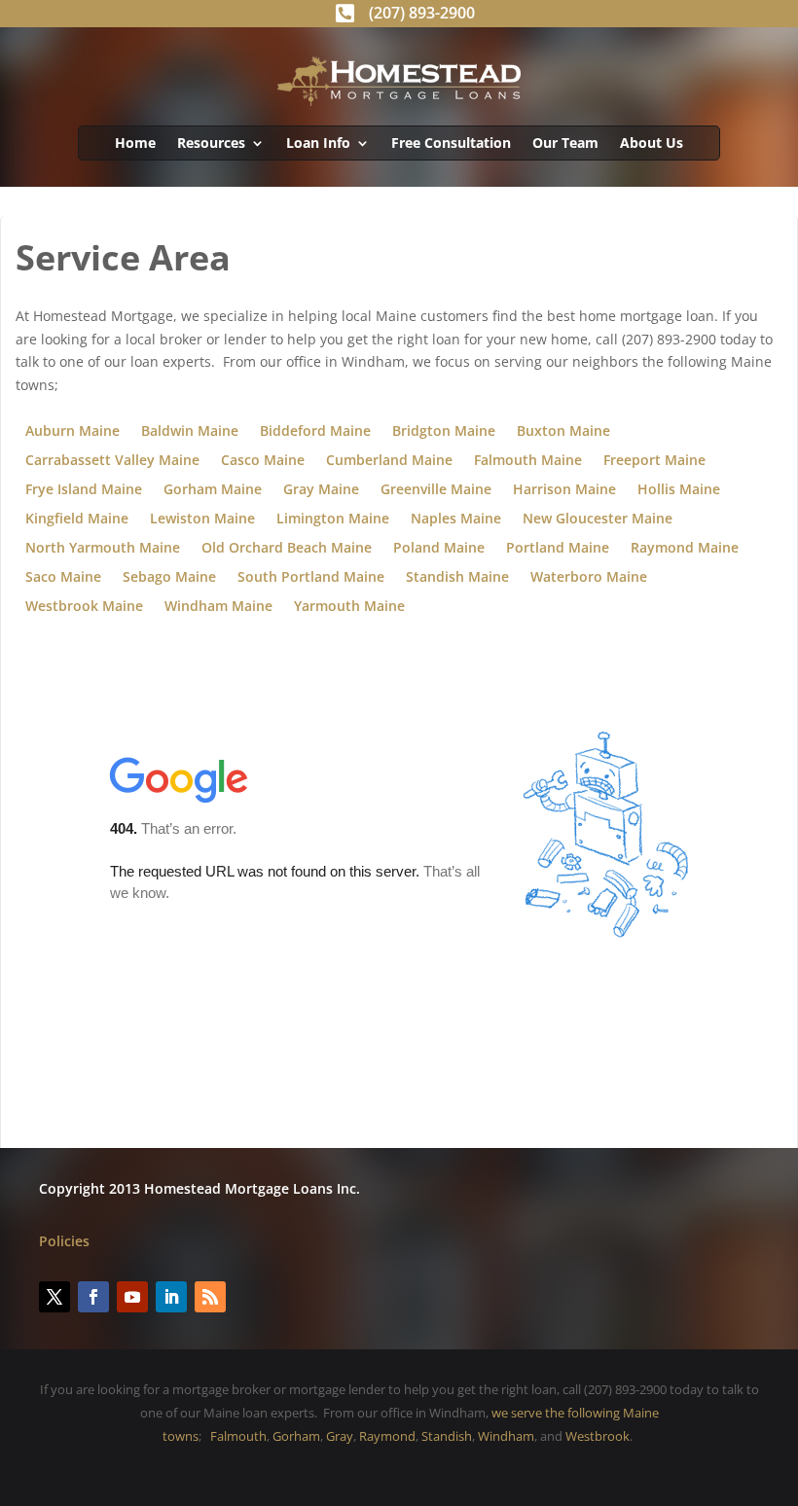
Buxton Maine (563, 432)
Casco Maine (263, 461)
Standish (446, 1436)
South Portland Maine (310, 578)
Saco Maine (63, 578)
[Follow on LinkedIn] (171, 1296)
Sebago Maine (169, 578)
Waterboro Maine (588, 578)
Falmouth (238, 1436)
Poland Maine (439, 548)
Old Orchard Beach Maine (286, 548)
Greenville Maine (436, 490)
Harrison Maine (564, 490)
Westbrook (597, 1436)
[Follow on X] (54, 1296)
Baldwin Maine (189, 432)
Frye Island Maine (83, 490)
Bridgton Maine (443, 432)
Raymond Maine (685, 548)
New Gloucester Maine (597, 519)
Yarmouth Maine (349, 607)
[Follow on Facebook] (93, 1296)
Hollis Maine (678, 490)
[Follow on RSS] (210, 1296)
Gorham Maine (212, 490)
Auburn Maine (72, 432)
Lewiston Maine (202, 519)
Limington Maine (332, 519)
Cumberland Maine (389, 461)
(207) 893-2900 (422, 12)
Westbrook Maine (84, 607)
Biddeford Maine (315, 432)
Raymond (387, 1436)
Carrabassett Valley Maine (112, 461)
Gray (339, 1436)
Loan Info (318, 144)
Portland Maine (557, 548)
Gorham (296, 1436)
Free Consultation (451, 144)
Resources (211, 144)
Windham (506, 1436)
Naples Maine (456, 519)
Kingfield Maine (76, 519)
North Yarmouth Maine (102, 548)
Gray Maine (321, 490)
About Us (651, 144)
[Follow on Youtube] (132, 1296)
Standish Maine (457, 578)
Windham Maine (218, 607)
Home (135, 144)
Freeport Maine (654, 461)
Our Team (565, 144)
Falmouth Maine (528, 461)
